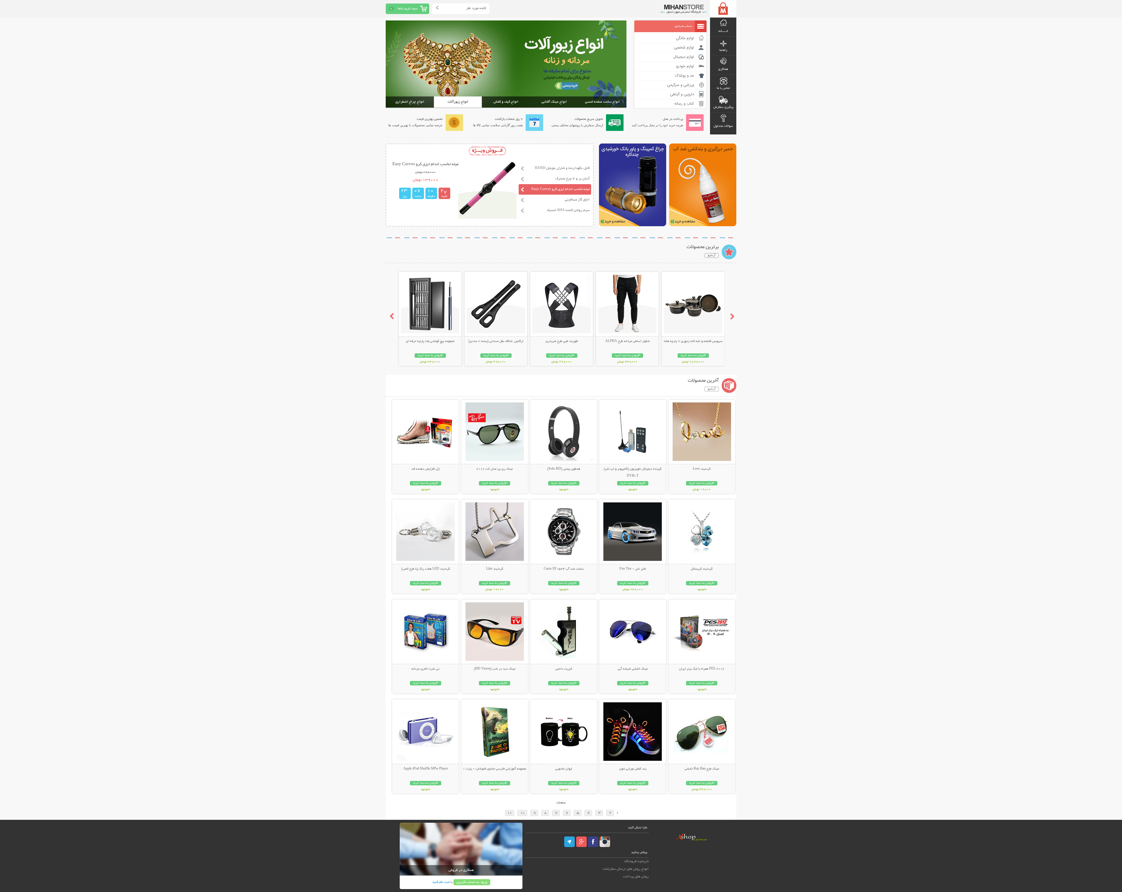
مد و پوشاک (684, 75)
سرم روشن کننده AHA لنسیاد (568, 210)
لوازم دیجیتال (683, 57)
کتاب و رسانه (684, 104)
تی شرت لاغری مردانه (425, 669)
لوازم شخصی (684, 47)
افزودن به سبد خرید (693, 355)
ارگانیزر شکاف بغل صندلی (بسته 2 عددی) (495, 341)
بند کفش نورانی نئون (632, 769)
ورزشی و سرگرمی (680, 85)
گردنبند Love (702, 469)
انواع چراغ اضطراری (409, 102)
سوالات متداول (723, 126)
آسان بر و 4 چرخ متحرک (572, 179)
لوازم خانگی (685, 38)
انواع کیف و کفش (506, 102)
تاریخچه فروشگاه (636, 861)
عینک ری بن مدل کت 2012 (494, 469)
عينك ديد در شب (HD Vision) (494, 669)
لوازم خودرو (685, 66)
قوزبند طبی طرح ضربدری (562, 341)
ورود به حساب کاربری (471, 882)
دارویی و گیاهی (682, 94)
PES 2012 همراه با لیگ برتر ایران (701, 669)
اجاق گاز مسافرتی (577, 200)
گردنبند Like (494, 569)
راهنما (723, 50)
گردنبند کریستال (702, 569)
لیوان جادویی (563, 769)
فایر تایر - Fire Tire (632, 569)
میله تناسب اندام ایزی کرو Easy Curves (560, 189)
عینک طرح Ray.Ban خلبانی (702, 769)
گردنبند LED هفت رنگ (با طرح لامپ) (425, 569)
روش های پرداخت (636, 877)
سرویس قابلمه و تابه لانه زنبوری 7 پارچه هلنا (693, 341)
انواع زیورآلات (458, 102)
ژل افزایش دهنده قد (425, 469)
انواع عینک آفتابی (554, 102)
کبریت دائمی (563, 669)
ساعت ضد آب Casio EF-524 (564, 569)
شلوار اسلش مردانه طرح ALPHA (627, 341)
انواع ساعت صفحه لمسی (602, 102)
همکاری (723, 69)
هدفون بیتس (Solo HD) (563, 469)
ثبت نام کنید (441, 882)
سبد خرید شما (408, 9)
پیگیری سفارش (723, 107)
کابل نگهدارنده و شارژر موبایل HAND (562, 168)
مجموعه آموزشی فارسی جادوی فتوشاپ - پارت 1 (494, 769)
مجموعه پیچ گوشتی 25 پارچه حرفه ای (430, 341)
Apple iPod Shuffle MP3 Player (425, 769)
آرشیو (712, 255)
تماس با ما (723, 88)
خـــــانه (723, 31)
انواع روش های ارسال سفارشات (626, 869)
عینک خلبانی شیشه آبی (633, 669)
